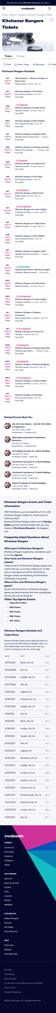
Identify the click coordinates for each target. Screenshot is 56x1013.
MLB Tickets (15, 607)
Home (5, 15)
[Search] (49, 8)
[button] (7, 64)
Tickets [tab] (8, 56)
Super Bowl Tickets (18, 603)
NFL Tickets (15, 621)
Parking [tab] (20, 56)
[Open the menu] (3, 8)
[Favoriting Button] (51, 20)
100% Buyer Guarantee (31, 3)
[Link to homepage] (28, 8)
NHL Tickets (15, 612)
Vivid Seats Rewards (24, 528)
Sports (13, 15)
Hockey (21, 15)
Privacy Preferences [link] (12, 992)
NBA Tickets (15, 616)
